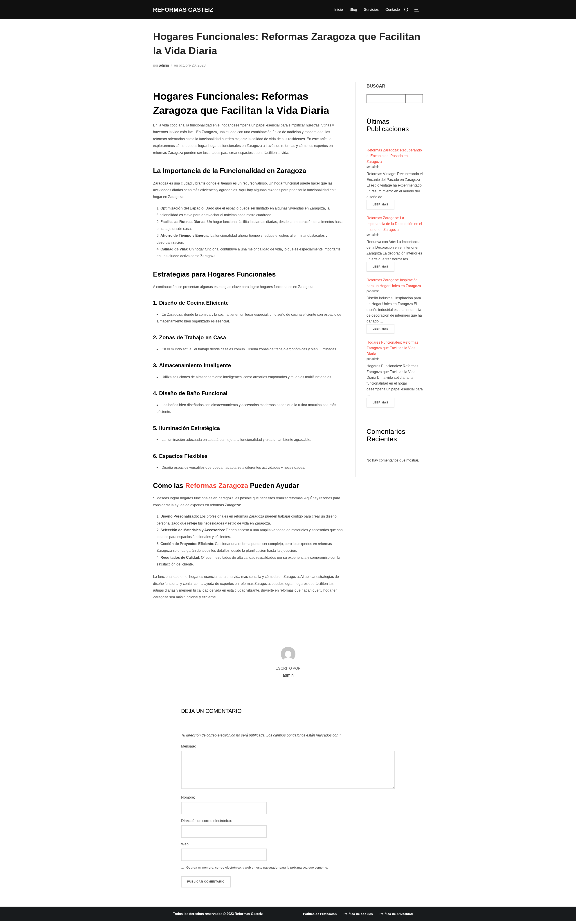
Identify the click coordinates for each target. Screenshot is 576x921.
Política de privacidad (396, 914)
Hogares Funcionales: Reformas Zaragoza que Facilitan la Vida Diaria (392, 348)
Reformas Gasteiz (183, 9)
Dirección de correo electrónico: (206, 821)
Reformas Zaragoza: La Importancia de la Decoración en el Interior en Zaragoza (394, 223)
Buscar (376, 85)
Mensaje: (188, 746)
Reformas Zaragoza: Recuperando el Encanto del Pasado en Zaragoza (394, 156)
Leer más (383, 203)
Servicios (371, 9)
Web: (185, 844)
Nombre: (188, 797)
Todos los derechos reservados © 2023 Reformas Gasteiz (218, 914)
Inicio (338, 9)
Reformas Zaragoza (216, 485)
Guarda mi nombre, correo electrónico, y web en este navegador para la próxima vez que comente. (257, 867)
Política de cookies (358, 914)
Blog (353, 9)
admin (164, 65)
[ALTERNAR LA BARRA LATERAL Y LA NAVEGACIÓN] (418, 10)
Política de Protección (320, 914)
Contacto (392, 9)
